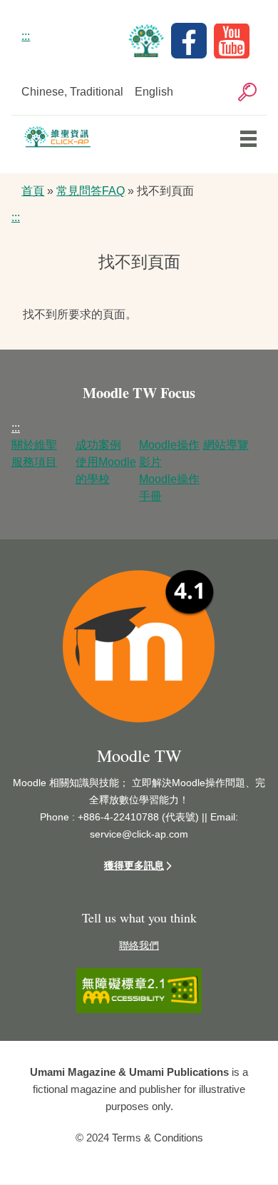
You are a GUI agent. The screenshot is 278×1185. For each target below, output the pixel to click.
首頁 (32, 191)
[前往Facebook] (192, 55)
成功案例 (98, 445)
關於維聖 (34, 445)
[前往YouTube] (235, 55)
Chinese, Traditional (72, 92)
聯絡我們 (139, 945)
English (154, 92)
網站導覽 (226, 445)
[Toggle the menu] (248, 138)
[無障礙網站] (139, 1009)
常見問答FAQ (90, 191)
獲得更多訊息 (134, 865)
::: (25, 36)
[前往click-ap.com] (149, 55)
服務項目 (34, 462)
